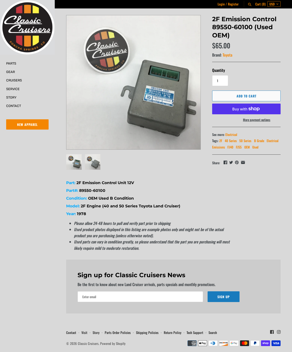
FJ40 (230, 147)
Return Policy (172, 332)
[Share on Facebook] (225, 162)
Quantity (218, 70)
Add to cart (246, 96)
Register (233, 4)
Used (255, 147)
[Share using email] (243, 162)
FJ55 (239, 147)
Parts (11, 63)
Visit (84, 332)
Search (213, 332)
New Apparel (27, 124)
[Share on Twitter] (231, 162)
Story (11, 97)
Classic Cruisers (88, 343)
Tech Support (195, 332)
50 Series (245, 140)
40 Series (231, 140)
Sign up (223, 296)
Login (221, 4)
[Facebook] (272, 333)
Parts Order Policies (118, 332)
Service (13, 89)
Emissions (218, 147)
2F (220, 140)
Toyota (227, 55)
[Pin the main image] (237, 162)
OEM (247, 147)
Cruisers (14, 80)
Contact (13, 106)
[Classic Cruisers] (27, 27)
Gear (10, 72)
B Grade (259, 140)
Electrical (231, 134)
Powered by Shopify (112, 343)
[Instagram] (279, 333)
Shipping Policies (147, 332)
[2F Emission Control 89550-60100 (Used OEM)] (133, 82)
